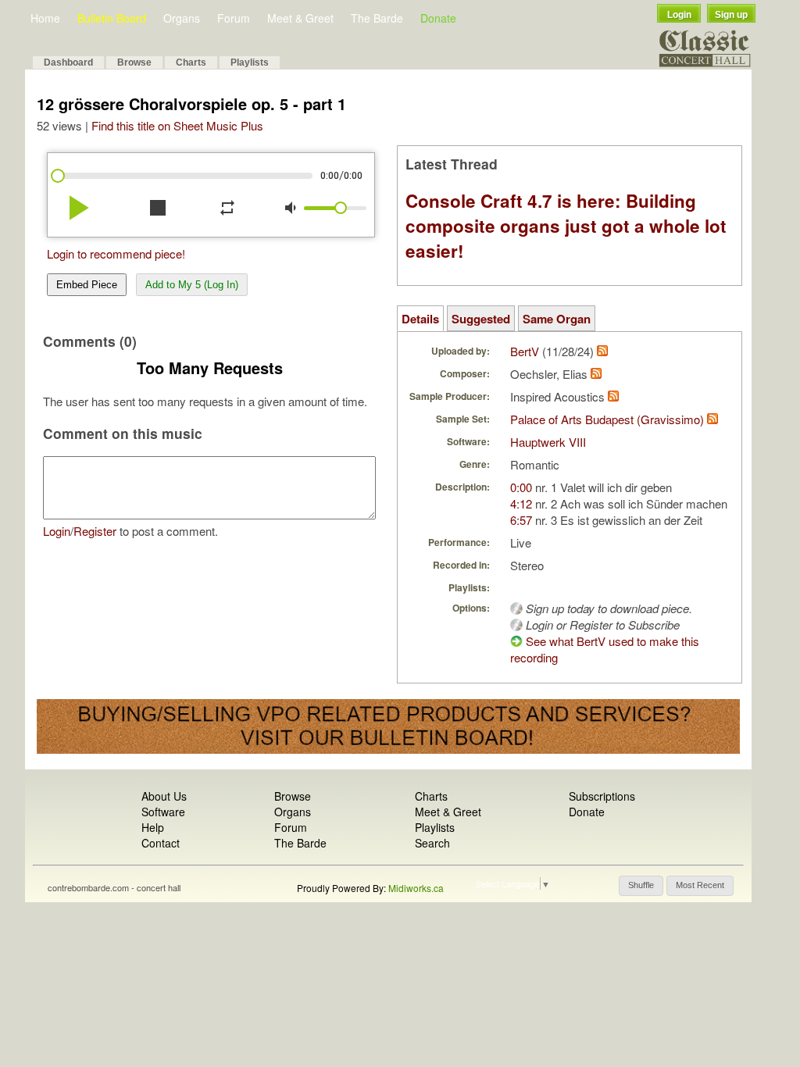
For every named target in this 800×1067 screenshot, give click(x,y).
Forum (233, 18)
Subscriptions (602, 796)
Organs (181, 18)
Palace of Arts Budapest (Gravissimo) (607, 419)
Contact (160, 843)
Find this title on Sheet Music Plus (177, 125)
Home (45, 18)
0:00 (521, 487)
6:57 (521, 520)
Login (679, 14)
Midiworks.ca (416, 887)
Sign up (731, 14)
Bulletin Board (111, 18)
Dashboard (68, 62)
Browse (134, 62)
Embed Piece (86, 285)
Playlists (249, 62)
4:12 (521, 503)
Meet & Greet (300, 18)
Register (94, 531)
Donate (438, 18)
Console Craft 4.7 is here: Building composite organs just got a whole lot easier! (566, 225)
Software (163, 811)
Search (432, 843)
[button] (641, 886)
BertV (524, 351)
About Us (164, 796)
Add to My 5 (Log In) (191, 285)
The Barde (377, 18)
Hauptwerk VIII (548, 442)
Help (152, 827)
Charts (191, 62)
